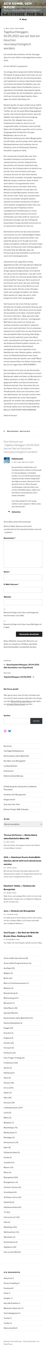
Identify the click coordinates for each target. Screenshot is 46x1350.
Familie (7, 1043)
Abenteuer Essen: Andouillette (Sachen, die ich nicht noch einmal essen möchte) (22, 860)
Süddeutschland (11, 1207)
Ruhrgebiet (8, 1177)
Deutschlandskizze (12, 1023)
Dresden (7, 1033)
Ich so (6, 1088)
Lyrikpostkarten (10, 766)
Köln (6, 1098)
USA (6, 1222)
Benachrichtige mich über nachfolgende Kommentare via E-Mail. (21, 614)
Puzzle (6, 1157)
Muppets (8, 1123)
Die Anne (8, 746)
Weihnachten (9, 1232)
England (7, 1038)
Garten (7, 1068)
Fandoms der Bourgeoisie (15, 794)
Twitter (7, 1323)
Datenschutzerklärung (13, 776)
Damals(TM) (9, 1013)
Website (7, 597)
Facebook (8, 1288)
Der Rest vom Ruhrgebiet (15, 761)
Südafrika (8, 1202)
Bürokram (8, 1003)
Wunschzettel (10, 1328)
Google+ (7, 1298)
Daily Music (9, 1008)
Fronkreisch (9, 1063)
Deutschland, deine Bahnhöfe (16, 756)
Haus (6, 1078)
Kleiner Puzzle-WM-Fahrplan (16, 809)
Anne (21, 28)
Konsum (7, 1103)
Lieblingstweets (11, 1108)
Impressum (9, 771)
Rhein (6, 1172)
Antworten (16, 512)
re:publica (8, 1162)
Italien (6, 1093)
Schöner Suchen (11, 1187)
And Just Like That (12, 804)
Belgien (7, 973)
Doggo (6, 1028)
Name (7, 572)
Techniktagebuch (11, 1313)
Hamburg (8, 1073)
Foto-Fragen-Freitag (12, 1058)
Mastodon (8, 1308)
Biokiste (7, 988)
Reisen (7, 1167)
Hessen (7, 1083)
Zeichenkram (9, 1242)
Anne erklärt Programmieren (16, 963)
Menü (24, 19)
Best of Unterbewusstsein (15, 983)
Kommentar (10, 538)
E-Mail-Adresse (11, 584)
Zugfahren (8, 1247)
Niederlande (9, 1133)
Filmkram (8, 1053)
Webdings (8, 1227)
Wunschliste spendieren (21, 701)
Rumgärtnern (9, 1182)
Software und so (11, 1197)
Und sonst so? (10, 1217)
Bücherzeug (9, 998)
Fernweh (7, 1048)
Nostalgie (25, 431)
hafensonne (17, 459)
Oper (6, 1147)
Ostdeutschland (11, 1152)
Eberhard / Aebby (12, 886)
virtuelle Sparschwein (16, 704)
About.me (8, 1278)
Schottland (8, 1192)
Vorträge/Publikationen (14, 751)
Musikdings (13, 431)
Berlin (6, 978)
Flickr (6, 1293)
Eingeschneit (9, 799)
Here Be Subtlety (11, 1303)
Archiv (7, 819)
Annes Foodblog (11, 1283)
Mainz (6, 1118)
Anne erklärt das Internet (14, 958)
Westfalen (8, 1237)
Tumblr (7, 1318)
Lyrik (6, 1113)
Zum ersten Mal (10, 1252)
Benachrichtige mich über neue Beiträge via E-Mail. (22, 625)
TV (5, 1212)
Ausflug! (7, 968)
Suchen (7, 715)
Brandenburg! (10, 993)
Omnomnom (9, 1142)
